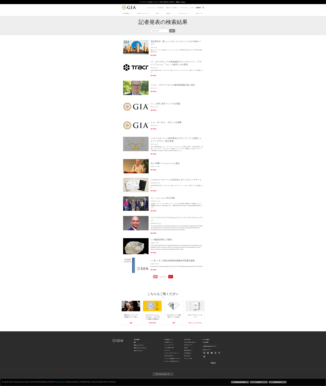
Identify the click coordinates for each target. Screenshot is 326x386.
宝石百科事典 (136, 339)
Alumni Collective (168, 355)
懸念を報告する (187, 350)
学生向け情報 (187, 339)
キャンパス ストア (184, 7)
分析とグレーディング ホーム (140, 347)
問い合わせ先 (187, 355)
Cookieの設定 (205, 342)
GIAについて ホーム (138, 350)
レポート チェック (151, 7)
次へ (170, 277)
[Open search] (203, 7)
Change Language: (163, 374)
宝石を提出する (160, 7)
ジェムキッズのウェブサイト (171, 353)
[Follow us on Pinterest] (219, 353)
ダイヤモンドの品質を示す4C (171, 361)
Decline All (277, 382)
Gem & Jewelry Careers (189, 342)
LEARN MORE (152, 323)
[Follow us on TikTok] (204, 356)
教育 (135, 342)
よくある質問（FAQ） (169, 347)
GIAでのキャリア (188, 345)
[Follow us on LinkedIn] (208, 353)
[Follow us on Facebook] (204, 353)
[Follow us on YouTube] (211, 353)
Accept (258, 382)
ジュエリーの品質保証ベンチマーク (172, 358)
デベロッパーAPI (188, 358)
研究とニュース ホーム (138, 345)
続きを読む (154, 55)
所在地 (185, 347)
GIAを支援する (187, 353)
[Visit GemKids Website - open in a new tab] (213, 363)
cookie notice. (60, 382)
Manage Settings (239, 382)
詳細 (131, 323)
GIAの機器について (168, 339)
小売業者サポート (168, 342)
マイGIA (192, 7)
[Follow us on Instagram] (215, 353)
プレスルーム (167, 350)
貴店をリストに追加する (172, 7)
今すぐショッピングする (195, 323)
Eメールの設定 (206, 339)
